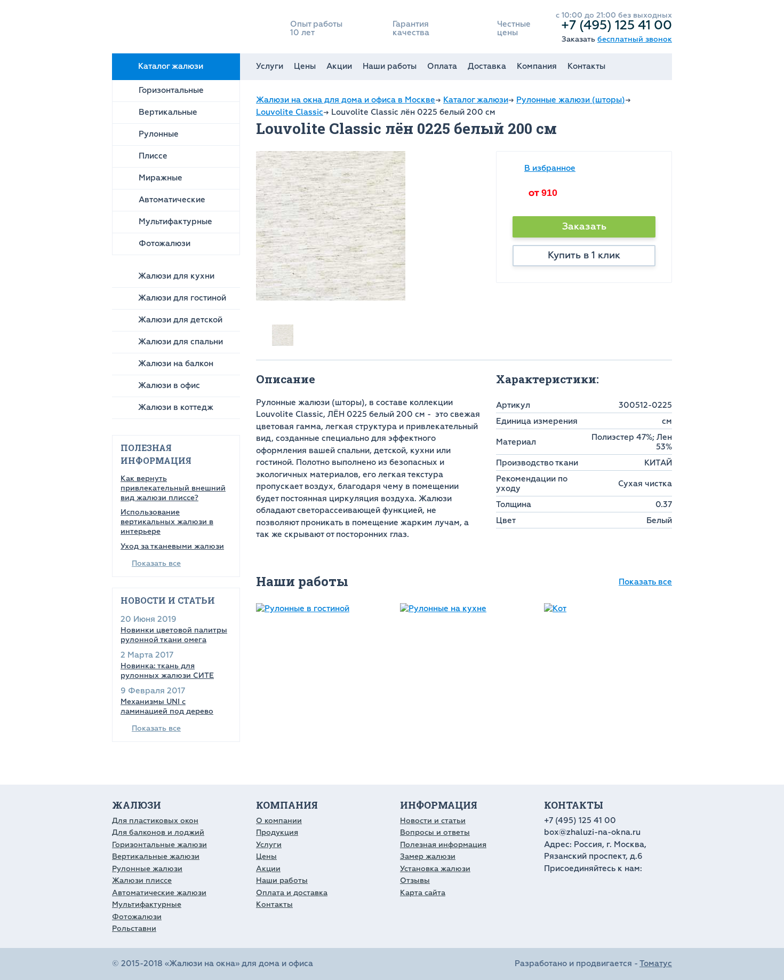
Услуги (269, 66)
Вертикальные (168, 112)
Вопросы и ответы (435, 832)
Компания (537, 66)
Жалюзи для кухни (176, 276)
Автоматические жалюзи (159, 892)
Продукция (277, 832)
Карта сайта (422, 892)
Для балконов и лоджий (158, 832)
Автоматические (172, 200)
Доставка (487, 66)
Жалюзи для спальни (180, 342)
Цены (305, 66)
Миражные (160, 178)
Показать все (156, 563)
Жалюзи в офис (169, 386)
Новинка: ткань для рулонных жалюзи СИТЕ (167, 670)
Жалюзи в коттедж (175, 407)
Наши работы (390, 66)
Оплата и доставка (291, 892)
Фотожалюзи (164, 244)
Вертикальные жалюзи (155, 856)
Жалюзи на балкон (175, 364)
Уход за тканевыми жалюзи (172, 546)
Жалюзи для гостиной (182, 298)
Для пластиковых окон (155, 820)
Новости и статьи (433, 820)
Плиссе (153, 156)
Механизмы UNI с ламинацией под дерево (167, 706)
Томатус (655, 964)
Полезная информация (443, 844)
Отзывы (415, 880)
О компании (279, 820)
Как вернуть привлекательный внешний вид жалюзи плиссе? (173, 488)
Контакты (586, 66)
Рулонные (159, 134)
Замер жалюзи (427, 856)
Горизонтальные (171, 90)
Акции (339, 66)
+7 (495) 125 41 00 (616, 25)
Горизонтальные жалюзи (159, 844)
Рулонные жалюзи (147, 868)
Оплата (442, 66)
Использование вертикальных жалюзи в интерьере (167, 522)
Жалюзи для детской (180, 320)
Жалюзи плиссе (142, 880)
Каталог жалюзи (170, 66)
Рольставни (134, 928)
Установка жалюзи (435, 868)
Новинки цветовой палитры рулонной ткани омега (174, 635)
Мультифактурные (175, 222)
